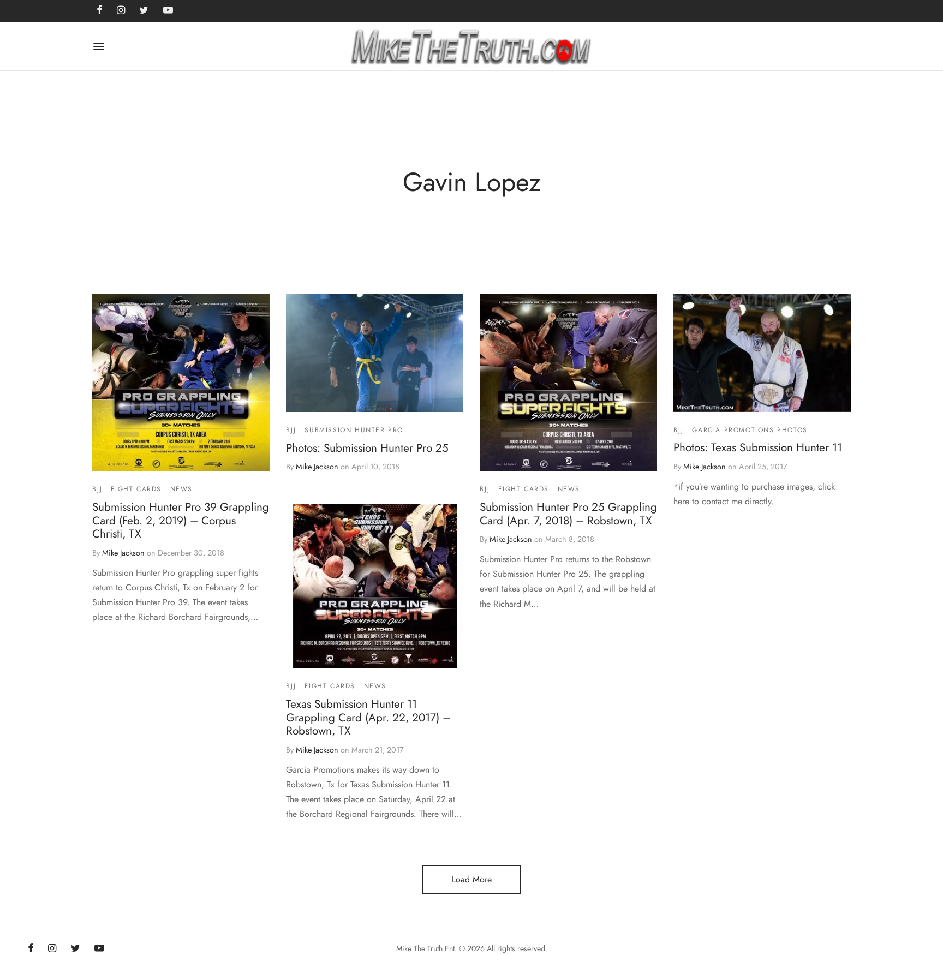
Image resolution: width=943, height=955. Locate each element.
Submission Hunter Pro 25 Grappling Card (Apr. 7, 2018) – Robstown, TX (568, 513)
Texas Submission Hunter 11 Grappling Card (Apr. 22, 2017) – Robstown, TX (368, 717)
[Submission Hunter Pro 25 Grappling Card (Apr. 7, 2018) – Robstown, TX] (568, 382)
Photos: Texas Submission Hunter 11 (757, 447)
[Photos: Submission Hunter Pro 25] (374, 353)
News (181, 489)
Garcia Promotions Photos (749, 429)
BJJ (97, 489)
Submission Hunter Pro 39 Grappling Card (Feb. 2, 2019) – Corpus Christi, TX (180, 520)
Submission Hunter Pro (354, 430)
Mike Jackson (123, 552)
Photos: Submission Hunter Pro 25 (367, 447)
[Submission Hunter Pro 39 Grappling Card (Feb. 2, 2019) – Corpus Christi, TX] (181, 382)
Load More (472, 879)
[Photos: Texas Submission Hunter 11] (762, 353)
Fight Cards (136, 489)
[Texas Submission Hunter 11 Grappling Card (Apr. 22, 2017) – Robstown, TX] (375, 586)
